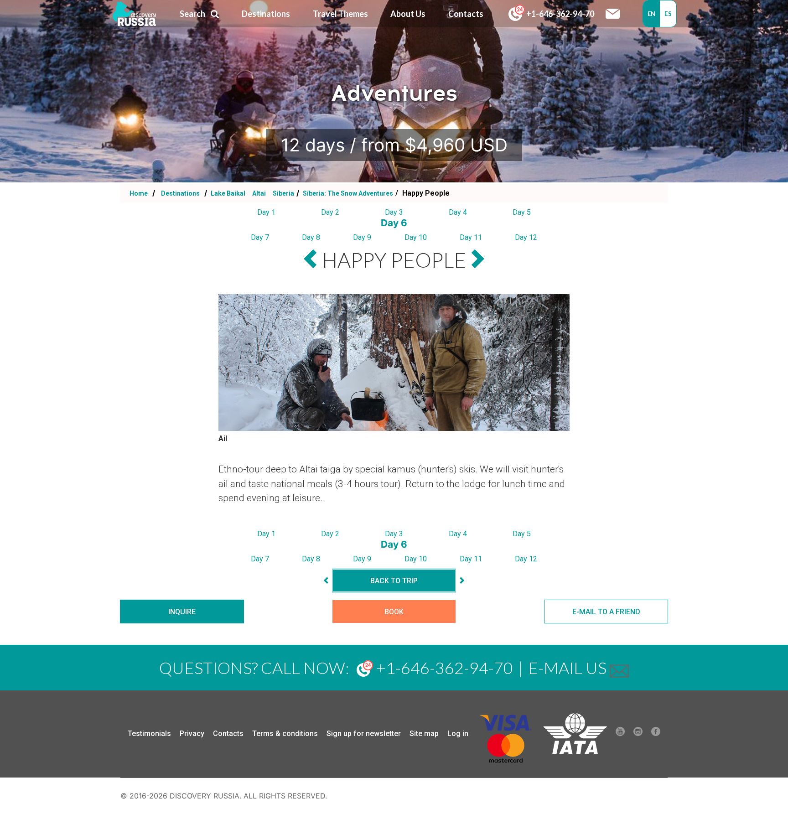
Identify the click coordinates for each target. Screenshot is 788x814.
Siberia (283, 193)
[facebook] (655, 734)
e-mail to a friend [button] (606, 611)
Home (139, 193)
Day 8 (311, 237)
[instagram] (638, 734)
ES (668, 13)
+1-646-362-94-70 (559, 14)
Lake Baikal (228, 193)
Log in (457, 733)
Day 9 (362, 237)
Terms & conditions (285, 733)
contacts (465, 14)
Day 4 (458, 212)
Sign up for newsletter (364, 733)
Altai (259, 193)
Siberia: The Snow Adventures (347, 193)
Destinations (180, 193)
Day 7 (260, 237)
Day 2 (330, 212)
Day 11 (471, 237)
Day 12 (526, 237)
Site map (424, 733)
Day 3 (394, 212)
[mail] (619, 668)
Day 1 (266, 212)
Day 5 (522, 212)
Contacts (228, 733)
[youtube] (620, 734)
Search (192, 14)
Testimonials (149, 733)
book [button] (394, 611)
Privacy (192, 733)
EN (652, 13)
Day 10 (415, 237)
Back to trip (394, 580)
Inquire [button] (182, 611)
